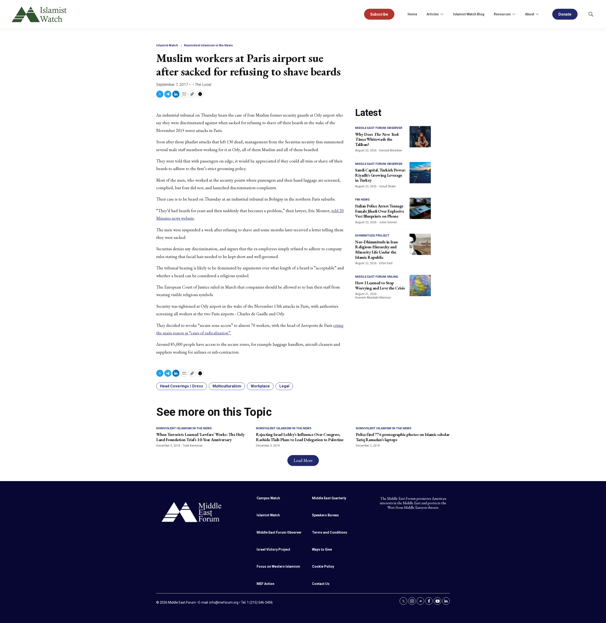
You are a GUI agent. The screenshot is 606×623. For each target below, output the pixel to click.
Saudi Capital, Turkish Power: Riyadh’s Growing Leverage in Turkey (380, 175)
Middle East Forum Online (376, 276)
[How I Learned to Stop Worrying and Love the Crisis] (420, 285)
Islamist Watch (167, 45)
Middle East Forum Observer (378, 128)
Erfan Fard (385, 263)
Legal (284, 386)
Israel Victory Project (273, 549)
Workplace (260, 386)
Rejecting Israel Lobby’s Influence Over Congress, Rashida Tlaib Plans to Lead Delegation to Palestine (299, 437)
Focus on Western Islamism (278, 566)
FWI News (362, 199)
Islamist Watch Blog (468, 14)
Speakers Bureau (325, 515)
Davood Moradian (390, 150)
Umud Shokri (387, 186)
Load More (303, 460)
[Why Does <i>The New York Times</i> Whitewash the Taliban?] (420, 136)
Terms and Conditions (329, 532)
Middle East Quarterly (329, 498)
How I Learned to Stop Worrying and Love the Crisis (380, 285)
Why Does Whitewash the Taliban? (377, 139)
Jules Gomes (388, 222)
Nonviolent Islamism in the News (208, 45)
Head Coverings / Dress (181, 386)
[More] (442, 14)
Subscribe (379, 14)
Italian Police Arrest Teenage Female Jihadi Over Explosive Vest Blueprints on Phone (379, 211)
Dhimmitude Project (372, 235)
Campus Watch (268, 498)
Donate (564, 14)
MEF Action (265, 584)
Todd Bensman (193, 445)
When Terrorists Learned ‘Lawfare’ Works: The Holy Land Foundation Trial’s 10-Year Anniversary (200, 437)
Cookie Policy (323, 566)
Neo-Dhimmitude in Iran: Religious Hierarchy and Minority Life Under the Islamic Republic (376, 249)
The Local (203, 84)
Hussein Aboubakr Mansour (373, 297)
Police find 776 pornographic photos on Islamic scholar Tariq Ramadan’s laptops (403, 437)
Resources (502, 14)
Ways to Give (322, 549)
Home (412, 14)
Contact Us (321, 584)
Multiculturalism (227, 386)
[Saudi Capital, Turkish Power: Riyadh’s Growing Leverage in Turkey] (420, 172)
